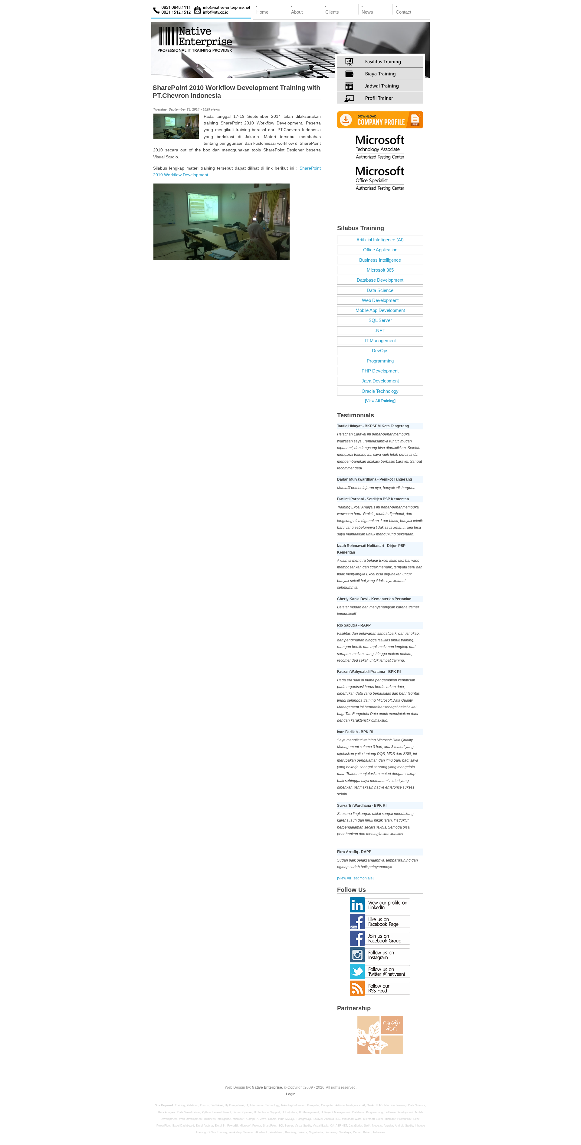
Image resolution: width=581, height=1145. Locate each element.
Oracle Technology (380, 391)
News (367, 12)
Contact (403, 12)
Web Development (380, 300)
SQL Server (380, 320)
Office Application (380, 249)
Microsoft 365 (380, 270)
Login (290, 1094)
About (297, 12)
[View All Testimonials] (355, 878)
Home (262, 12)
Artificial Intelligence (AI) (380, 239)
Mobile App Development (380, 310)
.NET (380, 330)
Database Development (380, 280)
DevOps (380, 350)
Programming (380, 361)
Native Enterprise (267, 1087)
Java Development (380, 381)
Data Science (380, 290)
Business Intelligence (380, 260)
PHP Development (380, 371)
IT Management (380, 340)
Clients (332, 12)
